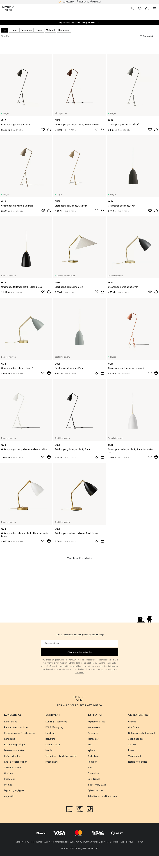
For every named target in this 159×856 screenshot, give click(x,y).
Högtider (92, 761)
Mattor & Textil (52, 744)
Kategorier (26, 30)
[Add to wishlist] (43, 130)
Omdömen (133, 727)
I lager (14, 30)
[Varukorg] (147, 8)
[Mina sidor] (132, 8)
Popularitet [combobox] (148, 36)
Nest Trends (94, 779)
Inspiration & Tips (96, 721)
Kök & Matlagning (54, 727)
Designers (63, 30)
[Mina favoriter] (139, 8)
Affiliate (132, 744)
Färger (39, 30)
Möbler (49, 750)
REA (90, 744)
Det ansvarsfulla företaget (141, 733)
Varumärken (94, 727)
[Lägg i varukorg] (49, 129)
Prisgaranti (9, 779)
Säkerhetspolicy (12, 767)
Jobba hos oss (135, 738)
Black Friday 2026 (97, 784)
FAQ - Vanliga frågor (14, 744)
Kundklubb (9, 738)
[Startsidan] (8, 8)
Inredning (50, 733)
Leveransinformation (14, 750)
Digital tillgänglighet (14, 790)
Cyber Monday (95, 790)
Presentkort (51, 761)
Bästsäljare (93, 756)
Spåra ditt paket (12, 756)
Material (50, 30)
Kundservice (10, 721)
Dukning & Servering (56, 721)
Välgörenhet (134, 756)
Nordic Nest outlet (137, 761)
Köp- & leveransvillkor (15, 761)
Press (131, 750)
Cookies (8, 773)
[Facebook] (69, 808)
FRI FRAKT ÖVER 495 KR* (82, 3)
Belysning (50, 738)
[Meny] (154, 8)
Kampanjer (93, 738)
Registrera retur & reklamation (19, 733)
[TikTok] (90, 808)
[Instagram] (79, 808)
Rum (90, 767)
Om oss (132, 721)
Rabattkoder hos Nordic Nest (102, 796)
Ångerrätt (9, 796)
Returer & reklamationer (16, 727)
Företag (8, 784)
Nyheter (92, 750)
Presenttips (93, 773)
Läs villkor (79, 672)
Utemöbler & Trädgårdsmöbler (61, 756)
